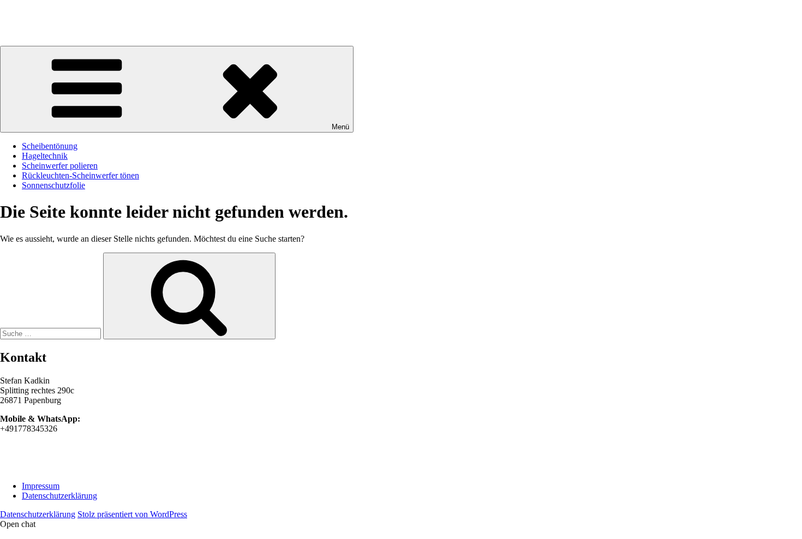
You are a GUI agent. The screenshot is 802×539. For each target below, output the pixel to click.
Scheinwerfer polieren (60, 165)
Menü (340, 127)
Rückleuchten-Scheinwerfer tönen (80, 175)
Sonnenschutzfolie (53, 185)
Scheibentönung (49, 146)
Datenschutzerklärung (59, 495)
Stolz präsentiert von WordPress (132, 514)
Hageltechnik (45, 155)
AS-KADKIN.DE (32, 13)
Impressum (40, 485)
